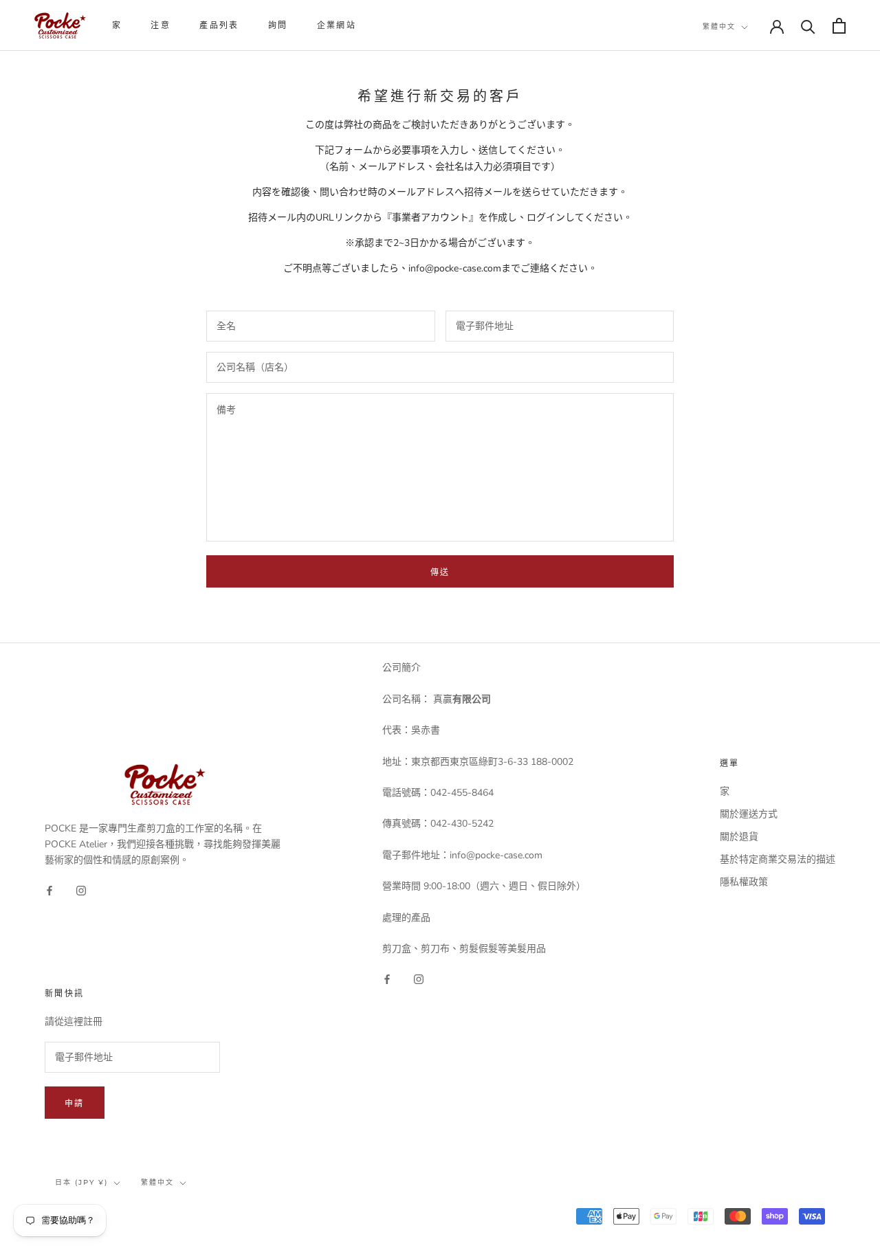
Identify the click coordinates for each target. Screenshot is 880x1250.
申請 (75, 1103)
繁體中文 (719, 26)
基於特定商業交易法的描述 (777, 859)
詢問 (278, 25)
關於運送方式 (749, 814)
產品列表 (219, 25)
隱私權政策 (744, 882)
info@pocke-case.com (454, 268)
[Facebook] (49, 889)
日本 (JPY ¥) (81, 1182)
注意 (160, 25)
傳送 (440, 572)
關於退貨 (739, 836)
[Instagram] (81, 889)
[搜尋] (808, 26)
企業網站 (337, 25)
